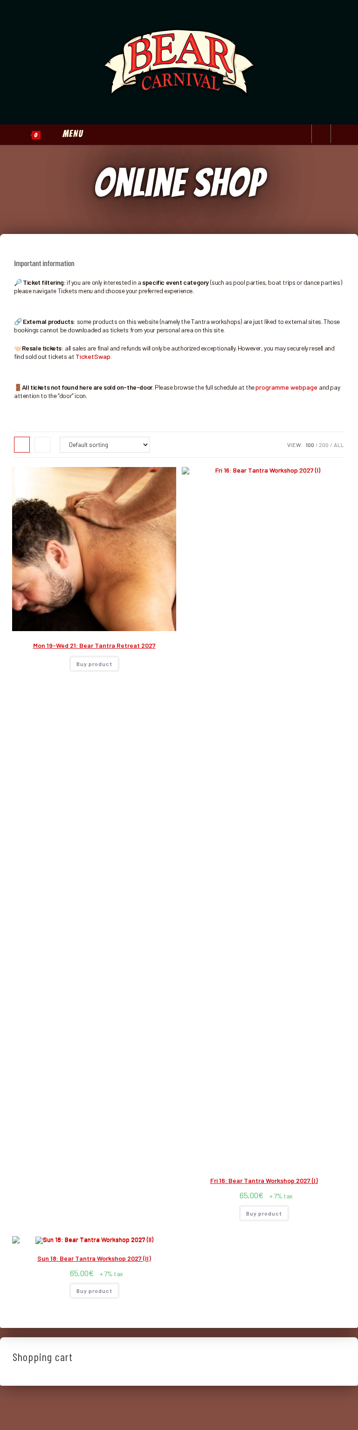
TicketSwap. (94, 356)
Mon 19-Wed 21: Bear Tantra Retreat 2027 (94, 645)
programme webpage (286, 387)
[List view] (42, 445)
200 (324, 444)
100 (310, 444)
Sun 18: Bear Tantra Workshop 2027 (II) (94, 1258)
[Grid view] (22, 445)
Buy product (94, 663)
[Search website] (321, 134)
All (339, 444)
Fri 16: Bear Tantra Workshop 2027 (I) (264, 1180)
